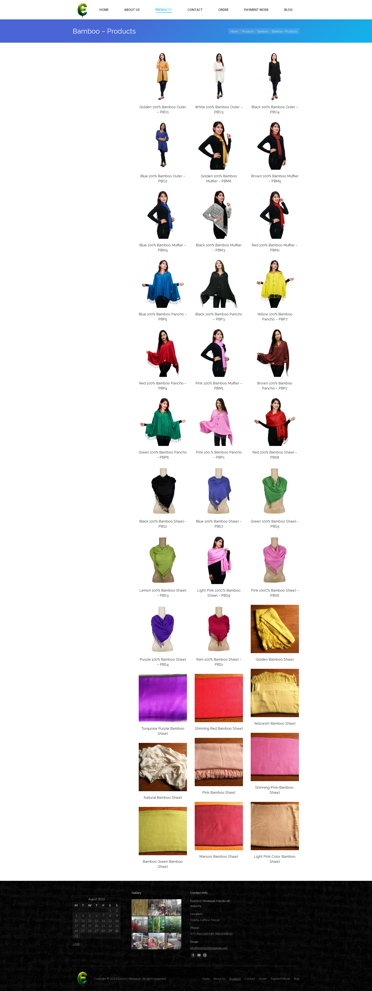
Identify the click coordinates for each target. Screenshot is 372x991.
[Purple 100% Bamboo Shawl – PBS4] (163, 629)
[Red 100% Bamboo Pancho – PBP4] (163, 353)
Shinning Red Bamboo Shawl (219, 728)
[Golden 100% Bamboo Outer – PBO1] (163, 76)
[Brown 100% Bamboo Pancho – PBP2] (275, 353)
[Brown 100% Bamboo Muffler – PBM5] (275, 145)
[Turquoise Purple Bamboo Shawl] (163, 698)
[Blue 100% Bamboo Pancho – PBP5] (163, 284)
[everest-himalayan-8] (173, 907)
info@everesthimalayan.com (209, 947)
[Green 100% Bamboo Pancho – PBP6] (163, 422)
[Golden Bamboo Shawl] (275, 629)
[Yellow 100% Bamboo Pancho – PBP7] (275, 284)
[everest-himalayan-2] (173, 941)
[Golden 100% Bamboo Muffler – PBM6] (219, 145)
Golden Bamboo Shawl (275, 659)
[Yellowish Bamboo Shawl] (275, 693)
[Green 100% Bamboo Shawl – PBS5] (275, 491)
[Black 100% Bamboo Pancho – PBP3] (219, 284)
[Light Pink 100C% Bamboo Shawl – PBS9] (219, 560)
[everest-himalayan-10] (140, 907)
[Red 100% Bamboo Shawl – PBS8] (275, 422)
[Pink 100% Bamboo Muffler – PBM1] (219, 353)
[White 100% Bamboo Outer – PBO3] (219, 76)
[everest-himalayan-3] (156, 941)
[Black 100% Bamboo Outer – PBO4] (275, 76)
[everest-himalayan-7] (140, 924)
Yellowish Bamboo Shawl (274, 723)
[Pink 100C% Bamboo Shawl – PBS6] (275, 560)
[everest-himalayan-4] (140, 941)
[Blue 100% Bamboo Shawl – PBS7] (219, 491)
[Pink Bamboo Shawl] (219, 762)
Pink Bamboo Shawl (218, 792)
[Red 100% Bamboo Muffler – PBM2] (275, 214)
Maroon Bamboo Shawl (218, 856)
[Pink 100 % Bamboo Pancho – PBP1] (219, 422)
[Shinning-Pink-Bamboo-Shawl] (275, 757)
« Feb (76, 943)
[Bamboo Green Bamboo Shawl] (163, 831)
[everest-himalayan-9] (156, 907)
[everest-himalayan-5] (173, 924)
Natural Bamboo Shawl (163, 797)
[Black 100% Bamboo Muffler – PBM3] (219, 214)
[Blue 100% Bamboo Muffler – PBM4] (163, 214)
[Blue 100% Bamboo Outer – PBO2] (163, 145)
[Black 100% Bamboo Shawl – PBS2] (163, 491)
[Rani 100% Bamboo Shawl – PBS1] (219, 629)
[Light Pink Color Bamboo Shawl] (275, 826)
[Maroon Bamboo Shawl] (219, 826)
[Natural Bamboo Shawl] (163, 767)
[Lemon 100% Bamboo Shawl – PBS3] (163, 560)
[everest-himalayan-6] (156, 924)
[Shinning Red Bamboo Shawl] (219, 698)
